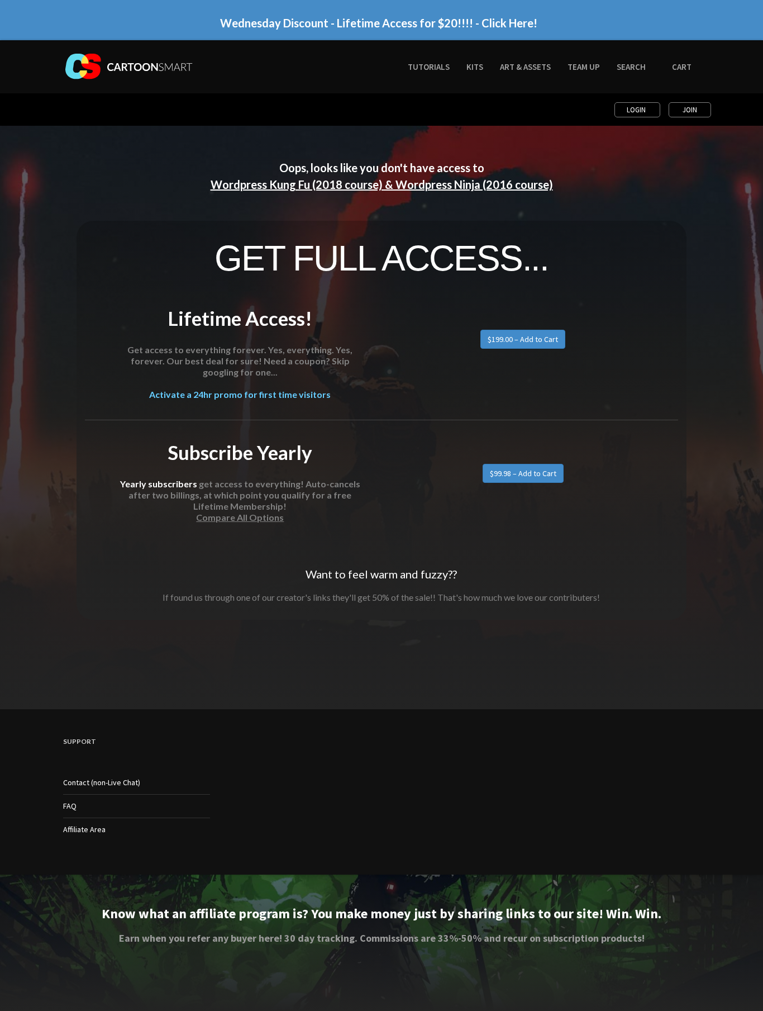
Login (637, 110)
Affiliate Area (84, 829)
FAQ (70, 806)
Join (689, 110)
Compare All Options (240, 517)
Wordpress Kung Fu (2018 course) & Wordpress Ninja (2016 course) (382, 184)
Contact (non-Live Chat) (101, 782)
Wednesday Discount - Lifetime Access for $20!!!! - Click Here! (378, 23)
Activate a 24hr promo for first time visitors (240, 394)
